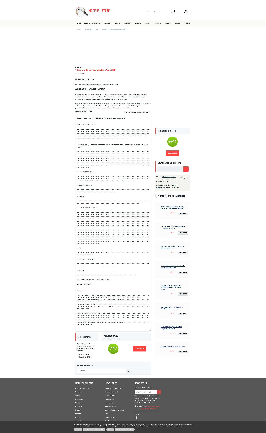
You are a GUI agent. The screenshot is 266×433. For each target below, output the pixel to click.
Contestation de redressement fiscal (172, 308)
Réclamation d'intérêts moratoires (173, 346)
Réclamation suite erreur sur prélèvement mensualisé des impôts (171, 287)
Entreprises (78, 392)
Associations (79, 399)
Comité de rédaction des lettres (114, 410)
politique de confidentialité (148, 408)
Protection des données (112, 392)
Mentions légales (110, 395)
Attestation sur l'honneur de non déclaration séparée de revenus (172, 207)
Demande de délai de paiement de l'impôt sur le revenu (173, 227)
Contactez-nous (159, 12)
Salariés (77, 395)
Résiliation (78, 414)
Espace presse (109, 399)
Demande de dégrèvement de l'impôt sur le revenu (171, 327)
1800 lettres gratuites (169, 177)
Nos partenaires (109, 403)
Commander (139, 348)
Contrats (77, 417)
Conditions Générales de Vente (114, 388)
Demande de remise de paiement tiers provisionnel (172, 247)
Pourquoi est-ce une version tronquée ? (137, 112)
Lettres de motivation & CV (83, 388)
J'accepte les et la (148, 407)
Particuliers (78, 406)
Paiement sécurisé (110, 406)
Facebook (137, 418)
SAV (148, 12)
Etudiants (78, 403)
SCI (83, 73)
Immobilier (78, 410)
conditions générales (153, 406)
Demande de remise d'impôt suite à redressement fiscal (173, 267)
